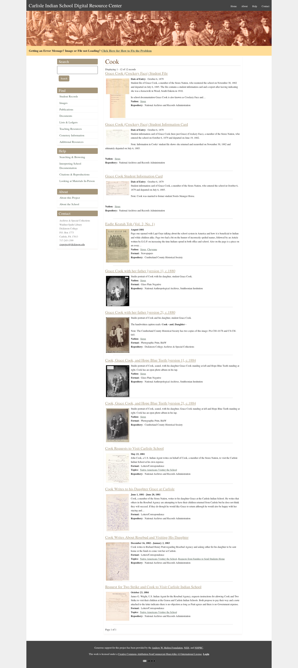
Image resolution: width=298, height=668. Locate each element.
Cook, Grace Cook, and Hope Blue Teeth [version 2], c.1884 (150, 403)
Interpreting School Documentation (70, 166)
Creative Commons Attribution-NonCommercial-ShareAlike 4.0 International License (160, 654)
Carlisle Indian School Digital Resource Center (75, 5)
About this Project (69, 197)
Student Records (68, 96)
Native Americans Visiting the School (158, 469)
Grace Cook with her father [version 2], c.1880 (140, 312)
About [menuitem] (244, 6)
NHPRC (199, 647)
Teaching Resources (70, 129)
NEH (186, 647)
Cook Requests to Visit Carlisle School (134, 448)
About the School (69, 204)
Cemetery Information (71, 135)
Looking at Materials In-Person (77, 181)
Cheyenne (152, 249)
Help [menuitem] (254, 6)
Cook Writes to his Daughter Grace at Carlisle (140, 488)
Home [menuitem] (234, 6)
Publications (66, 109)
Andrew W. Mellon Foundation (167, 647)
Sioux (143, 101)
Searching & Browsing (72, 157)
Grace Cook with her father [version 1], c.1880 (140, 270)
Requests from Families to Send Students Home (201, 558)
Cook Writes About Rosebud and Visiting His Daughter (147, 537)
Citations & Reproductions (74, 174)
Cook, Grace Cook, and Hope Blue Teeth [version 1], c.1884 (150, 360)
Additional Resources (71, 142)
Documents (65, 116)
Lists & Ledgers (68, 122)
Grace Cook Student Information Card (134, 176)
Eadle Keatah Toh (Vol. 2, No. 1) (130, 223)
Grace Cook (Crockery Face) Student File (136, 73)
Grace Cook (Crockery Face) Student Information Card (146, 124)
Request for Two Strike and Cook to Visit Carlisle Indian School (153, 586)
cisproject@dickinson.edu (72, 244)
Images (63, 103)
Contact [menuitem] (265, 6)
